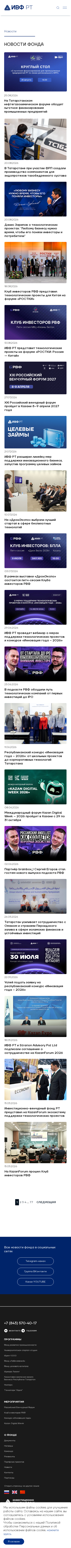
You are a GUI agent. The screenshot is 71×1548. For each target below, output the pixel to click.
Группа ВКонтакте (35, 1271)
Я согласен (14, 1541)
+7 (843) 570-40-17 (20, 1323)
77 (31, 1202)
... (28, 1202)
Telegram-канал (35, 1261)
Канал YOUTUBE (35, 1281)
